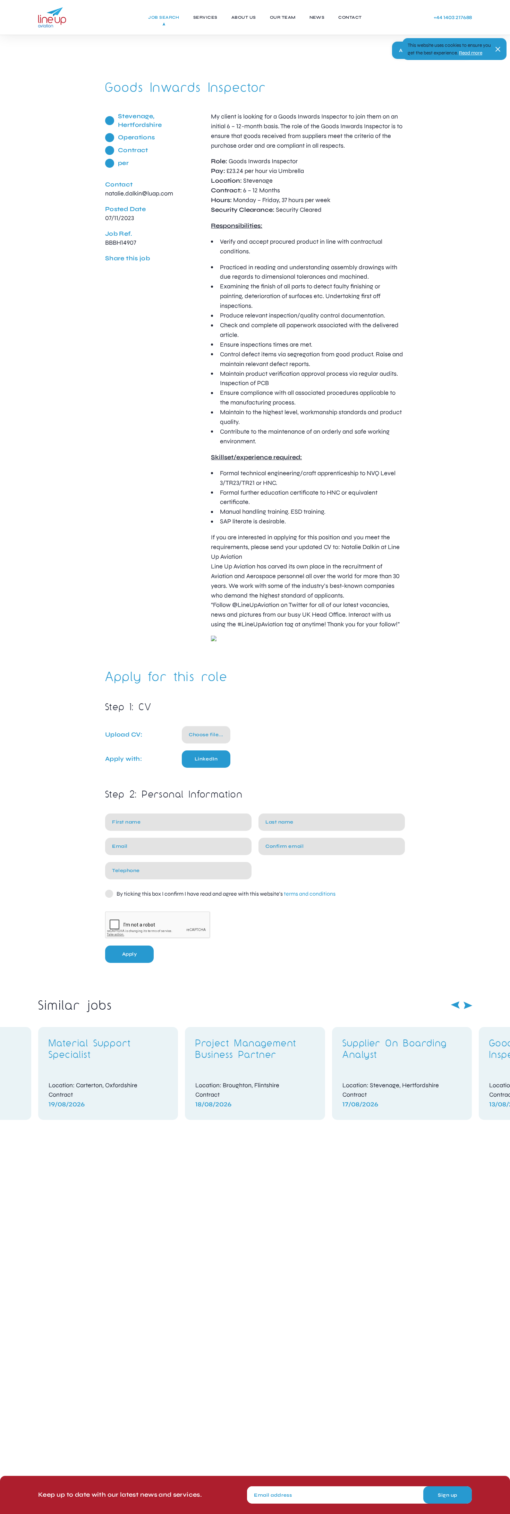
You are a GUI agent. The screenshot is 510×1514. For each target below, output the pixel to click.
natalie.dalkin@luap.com (139, 193)
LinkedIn (206, 759)
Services (205, 17)
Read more (470, 53)
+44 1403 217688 (453, 17)
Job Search (163, 17)
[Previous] (455, 1005)
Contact (350, 17)
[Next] (468, 1005)
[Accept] (498, 49)
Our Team (283, 17)
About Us (243, 17)
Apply (129, 954)
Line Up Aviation (52, 17)
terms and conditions (309, 893)
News (317, 17)
